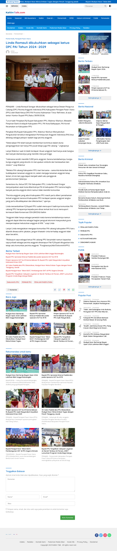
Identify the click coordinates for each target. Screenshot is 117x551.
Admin (13, 51)
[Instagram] (105, 535)
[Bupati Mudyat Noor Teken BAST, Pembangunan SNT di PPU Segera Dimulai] (40, 329)
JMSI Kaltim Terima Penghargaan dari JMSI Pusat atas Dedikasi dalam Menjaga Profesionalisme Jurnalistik (103, 141)
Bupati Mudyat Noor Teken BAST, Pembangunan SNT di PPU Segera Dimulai (34, 271)
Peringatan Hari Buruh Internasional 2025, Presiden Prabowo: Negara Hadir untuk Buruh (100, 267)
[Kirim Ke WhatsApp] (73, 289)
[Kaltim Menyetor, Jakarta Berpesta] (85, 114)
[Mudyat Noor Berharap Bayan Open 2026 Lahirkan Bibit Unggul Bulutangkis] (16, 305)
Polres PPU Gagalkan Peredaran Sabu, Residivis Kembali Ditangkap (93, 174)
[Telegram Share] (68, 289)
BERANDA (14, 6)
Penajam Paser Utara (23, 39)
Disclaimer (11, 28)
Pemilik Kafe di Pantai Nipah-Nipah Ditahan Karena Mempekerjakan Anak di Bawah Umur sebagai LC (93, 191)
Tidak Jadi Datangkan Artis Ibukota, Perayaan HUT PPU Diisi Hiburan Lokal (97, 311)
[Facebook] (96, 535)
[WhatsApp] (109, 535)
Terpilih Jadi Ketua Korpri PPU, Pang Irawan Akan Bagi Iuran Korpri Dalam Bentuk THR (97, 327)
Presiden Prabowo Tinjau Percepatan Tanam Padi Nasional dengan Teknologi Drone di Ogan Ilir (101, 278)
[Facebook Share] (55, 289)
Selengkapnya (94, 98)
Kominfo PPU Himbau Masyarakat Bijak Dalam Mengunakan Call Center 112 (96, 335)
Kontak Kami (42, 28)
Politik (96, 18)
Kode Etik (30, 28)
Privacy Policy (75, 28)
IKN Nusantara (30, 18)
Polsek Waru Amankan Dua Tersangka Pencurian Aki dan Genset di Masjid (93, 166)
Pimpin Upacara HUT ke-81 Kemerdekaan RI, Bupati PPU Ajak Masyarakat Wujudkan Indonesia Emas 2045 (38, 261)
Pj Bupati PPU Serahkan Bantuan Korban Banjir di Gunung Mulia (96, 319)
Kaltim (41, 18)
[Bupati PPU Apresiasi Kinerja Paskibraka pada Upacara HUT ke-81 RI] (40, 305)
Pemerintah (62, 18)
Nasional (18, 18)
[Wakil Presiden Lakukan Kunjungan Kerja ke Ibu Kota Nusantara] (85, 132)
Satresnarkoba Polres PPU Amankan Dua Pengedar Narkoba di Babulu (94, 183)
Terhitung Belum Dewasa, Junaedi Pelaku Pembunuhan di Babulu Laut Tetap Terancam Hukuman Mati (94, 207)
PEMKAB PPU (26, 282)
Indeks (24, 6)
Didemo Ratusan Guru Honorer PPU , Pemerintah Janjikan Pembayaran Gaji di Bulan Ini (97, 302)
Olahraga (11, 23)
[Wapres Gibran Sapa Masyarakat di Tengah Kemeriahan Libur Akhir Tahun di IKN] (103, 114)
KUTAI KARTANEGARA (88, 239)
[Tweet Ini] (59, 289)
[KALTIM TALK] (15, 12)
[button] (105, 6)
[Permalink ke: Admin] (7, 52)
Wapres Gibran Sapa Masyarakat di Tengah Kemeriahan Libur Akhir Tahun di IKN (103, 123)
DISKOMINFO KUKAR (88, 242)
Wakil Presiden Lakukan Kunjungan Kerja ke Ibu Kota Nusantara (85, 141)
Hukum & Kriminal (83, 18)
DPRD (71, 18)
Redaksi (86, 28)
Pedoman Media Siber (58, 28)
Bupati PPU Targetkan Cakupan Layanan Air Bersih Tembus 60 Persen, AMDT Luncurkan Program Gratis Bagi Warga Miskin (39, 275)
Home (9, 18)
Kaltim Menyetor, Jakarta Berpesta (85, 122)
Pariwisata (105, 18)
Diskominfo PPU (13, 282)
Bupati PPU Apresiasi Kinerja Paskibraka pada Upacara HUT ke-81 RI (32, 257)
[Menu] (7, 6)
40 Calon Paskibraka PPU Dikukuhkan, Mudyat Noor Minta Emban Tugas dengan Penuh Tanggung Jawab (39, 266)
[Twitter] (101, 535)
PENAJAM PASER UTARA (43, 282)
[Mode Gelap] (110, 6)
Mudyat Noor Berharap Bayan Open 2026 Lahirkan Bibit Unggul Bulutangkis (35, 254)
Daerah (50, 18)
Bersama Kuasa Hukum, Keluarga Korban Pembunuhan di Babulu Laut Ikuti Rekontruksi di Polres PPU (94, 199)
